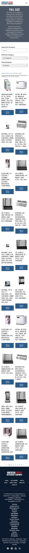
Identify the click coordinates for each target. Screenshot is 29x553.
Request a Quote (13, 482)
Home (3, 73)
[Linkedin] (12, 548)
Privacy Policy (15, 496)
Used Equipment (14, 480)
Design (5, 482)
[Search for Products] (14, 50)
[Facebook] (8, 548)
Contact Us (14, 485)
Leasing (6, 480)
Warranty (18, 497)
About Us (22, 480)
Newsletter (22, 482)
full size (15, 73)
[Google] (16, 548)
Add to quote (8, 112)
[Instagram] (20, 548)
